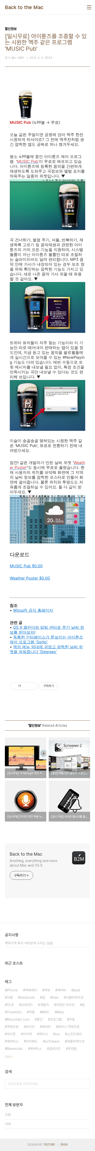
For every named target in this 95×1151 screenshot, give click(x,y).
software (52, 1041)
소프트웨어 (74, 1034)
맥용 (32, 1012)
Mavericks (15, 1049)
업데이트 (55, 1049)
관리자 (64, 1144)
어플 (10, 997)
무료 (72, 1019)
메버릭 (61, 990)
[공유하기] (26, 686)
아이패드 (32, 1041)
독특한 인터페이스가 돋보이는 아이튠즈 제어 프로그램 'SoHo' (46, 639)
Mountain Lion (18, 1019)
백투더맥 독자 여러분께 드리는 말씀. (29, 943)
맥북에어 (31, 990)
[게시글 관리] (32, 686)
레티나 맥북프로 (68, 1027)
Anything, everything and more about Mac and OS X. (33, 863)
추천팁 (72, 1049)
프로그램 (56, 1019)
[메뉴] (89, 7)
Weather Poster (30, 578)
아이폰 (11, 1034)
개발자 (44, 1005)
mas (55, 997)
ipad (76, 990)
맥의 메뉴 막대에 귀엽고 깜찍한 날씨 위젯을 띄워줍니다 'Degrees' (46, 649)
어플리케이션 (74, 997)
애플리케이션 (75, 1041)
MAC (45, 1012)
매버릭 (46, 1027)
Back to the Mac (24, 7)
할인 (40, 1019)
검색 (85, 1083)
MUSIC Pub (26, 565)
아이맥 (27, 1034)
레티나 (43, 1034)
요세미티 (27, 1005)
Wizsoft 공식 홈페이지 (33, 610)
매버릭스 (13, 1041)
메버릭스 (36, 1049)
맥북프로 (13, 1027)
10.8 (10, 1005)
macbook (27, 997)
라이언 (30, 1027)
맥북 (47, 990)
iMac (60, 1012)
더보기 (8, 1056)
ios (57, 1034)
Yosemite (14, 1012)
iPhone (12, 990)
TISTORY (49, 1144)
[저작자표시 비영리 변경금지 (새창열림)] (64, 686)
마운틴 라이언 (65, 1005)
